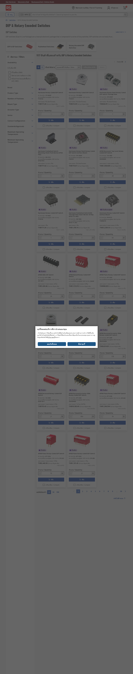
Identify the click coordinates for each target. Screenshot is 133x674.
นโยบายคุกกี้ (51, 337)
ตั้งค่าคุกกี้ (81, 344)
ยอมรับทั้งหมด (52, 344)
